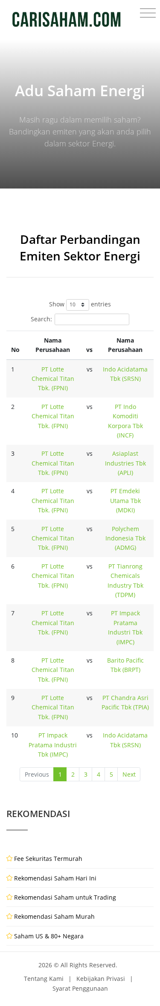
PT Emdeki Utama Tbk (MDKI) (125, 500)
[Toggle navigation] (148, 13)
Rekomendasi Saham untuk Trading (65, 897)
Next (129, 774)
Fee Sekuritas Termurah (48, 859)
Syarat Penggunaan (80, 988)
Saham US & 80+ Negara (49, 936)
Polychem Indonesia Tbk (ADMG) (125, 538)
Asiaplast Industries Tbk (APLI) (125, 463)
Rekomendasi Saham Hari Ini (55, 878)
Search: (41, 318)
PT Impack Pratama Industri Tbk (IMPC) (53, 744)
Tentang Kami (44, 979)
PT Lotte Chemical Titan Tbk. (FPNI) (53, 378)
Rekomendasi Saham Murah (54, 916)
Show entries (80, 304)
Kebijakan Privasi (100, 979)
